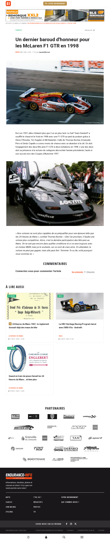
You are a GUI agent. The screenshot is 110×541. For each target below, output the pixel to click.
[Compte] (46, 537)
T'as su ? (37, 497)
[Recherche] (64, 537)
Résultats (38, 502)
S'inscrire (91, 272)
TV (35, 512)
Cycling (9, 512)
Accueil (9, 23)
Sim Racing (11, 507)
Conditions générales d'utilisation (49, 530)
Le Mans (23, 23)
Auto (8, 497)
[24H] (28, 537)
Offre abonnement (56, 3)
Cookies (101, 530)
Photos (37, 507)
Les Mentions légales (85, 530)
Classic (16, 23)
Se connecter (77, 272)
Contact (70, 530)
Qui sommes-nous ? (70, 502)
